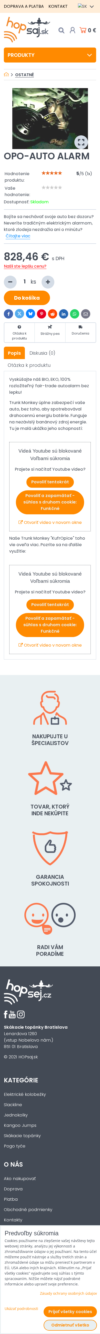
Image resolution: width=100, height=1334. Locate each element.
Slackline (13, 1105)
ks (34, 281)
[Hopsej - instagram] (21, 1017)
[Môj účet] (72, 30)
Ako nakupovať (20, 1179)
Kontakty (13, 1220)
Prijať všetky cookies (70, 1312)
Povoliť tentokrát (50, 482)
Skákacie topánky (22, 1136)
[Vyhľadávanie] (61, 30)
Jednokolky (16, 1115)
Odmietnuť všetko (70, 1325)
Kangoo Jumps (20, 1125)
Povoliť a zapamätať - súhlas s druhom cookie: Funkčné (50, 502)
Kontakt (58, 6)
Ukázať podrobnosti (21, 1308)
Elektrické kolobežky (25, 1094)
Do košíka (27, 297)
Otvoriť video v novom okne (52, 522)
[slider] (52, 173)
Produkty (21, 55)
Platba (11, 1199)
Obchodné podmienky (28, 1210)
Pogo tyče (14, 1146)
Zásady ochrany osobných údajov (68, 1293)
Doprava (13, 1189)
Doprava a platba (24, 6)
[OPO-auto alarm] (50, 118)
